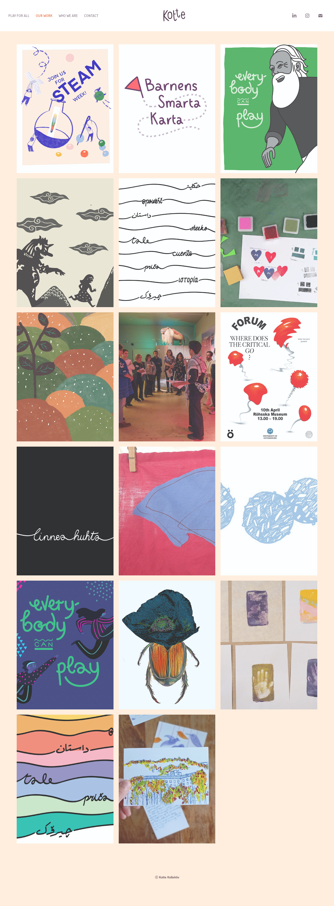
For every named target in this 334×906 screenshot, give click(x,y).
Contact (91, 15)
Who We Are (68, 15)
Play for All (18, 15)
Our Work (44, 15)
